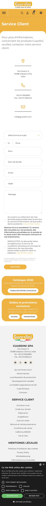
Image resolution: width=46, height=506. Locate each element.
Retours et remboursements (23, 424)
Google (15, 260)
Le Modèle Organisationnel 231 (23, 385)
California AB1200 (23, 432)
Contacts (23, 392)
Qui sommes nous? (23, 370)
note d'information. (24, 253)
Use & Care (23, 436)
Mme (18, 143)
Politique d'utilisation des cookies (23, 449)
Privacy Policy (23, 452)
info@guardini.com (23, 117)
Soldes (14, 317)
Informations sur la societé (23, 460)
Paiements (23, 413)
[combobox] (40, 464)
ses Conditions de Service (27, 260)
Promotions (29, 317)
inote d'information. (31, 224)
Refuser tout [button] (34, 496)
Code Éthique (23, 389)
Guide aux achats (23, 409)
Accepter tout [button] (12, 496)
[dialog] (23, 484)
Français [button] (41, 13)
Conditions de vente (23, 428)
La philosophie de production (23, 377)
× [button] (43, 464)
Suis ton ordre (23, 421)
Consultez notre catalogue (23, 291)
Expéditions (23, 417)
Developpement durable (23, 381)
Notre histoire (23, 374)
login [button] (27, 13)
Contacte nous (23, 405)
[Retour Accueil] (23, 5)
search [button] (21, 13)
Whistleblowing (23, 456)
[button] (34, 12)
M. (9, 143)
